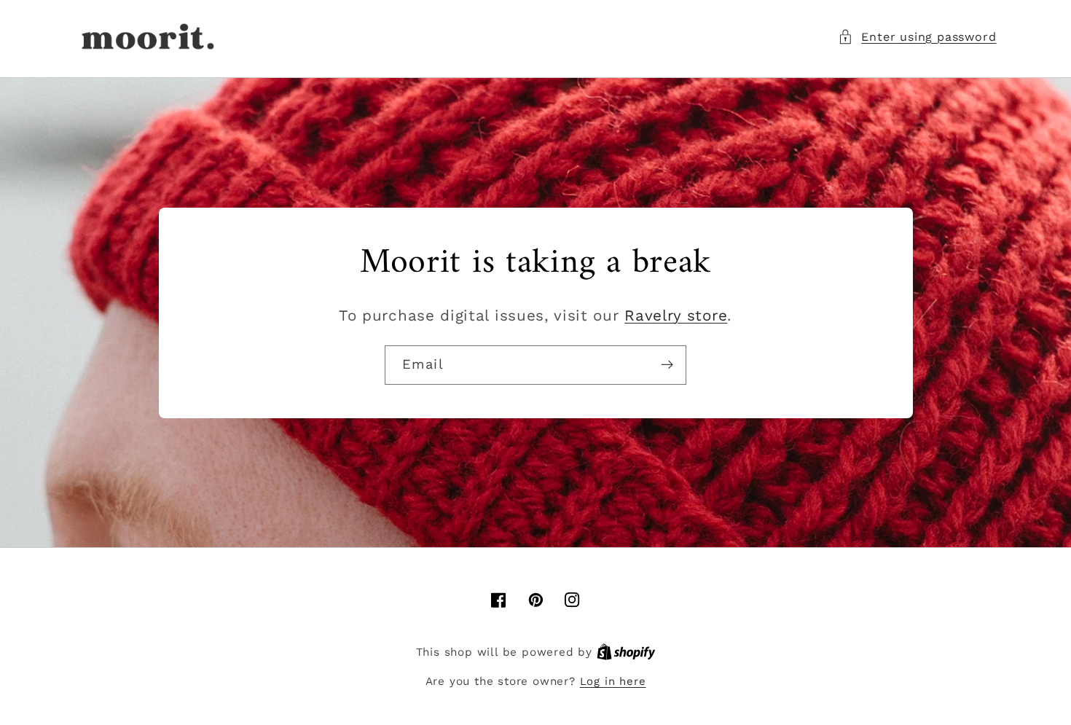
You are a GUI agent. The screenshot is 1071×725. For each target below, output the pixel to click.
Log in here (613, 681)
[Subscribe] (667, 365)
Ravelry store (675, 315)
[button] (917, 37)
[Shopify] (626, 652)
